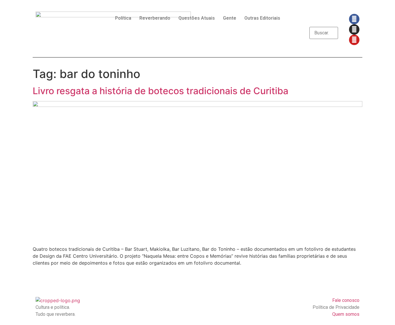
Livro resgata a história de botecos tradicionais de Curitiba (160, 90)
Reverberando (154, 18)
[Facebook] (354, 19)
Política (123, 18)
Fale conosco (345, 300)
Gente (229, 18)
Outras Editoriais (262, 18)
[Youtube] (354, 40)
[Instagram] (354, 29)
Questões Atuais (196, 18)
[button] (323, 23)
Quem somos (345, 314)
